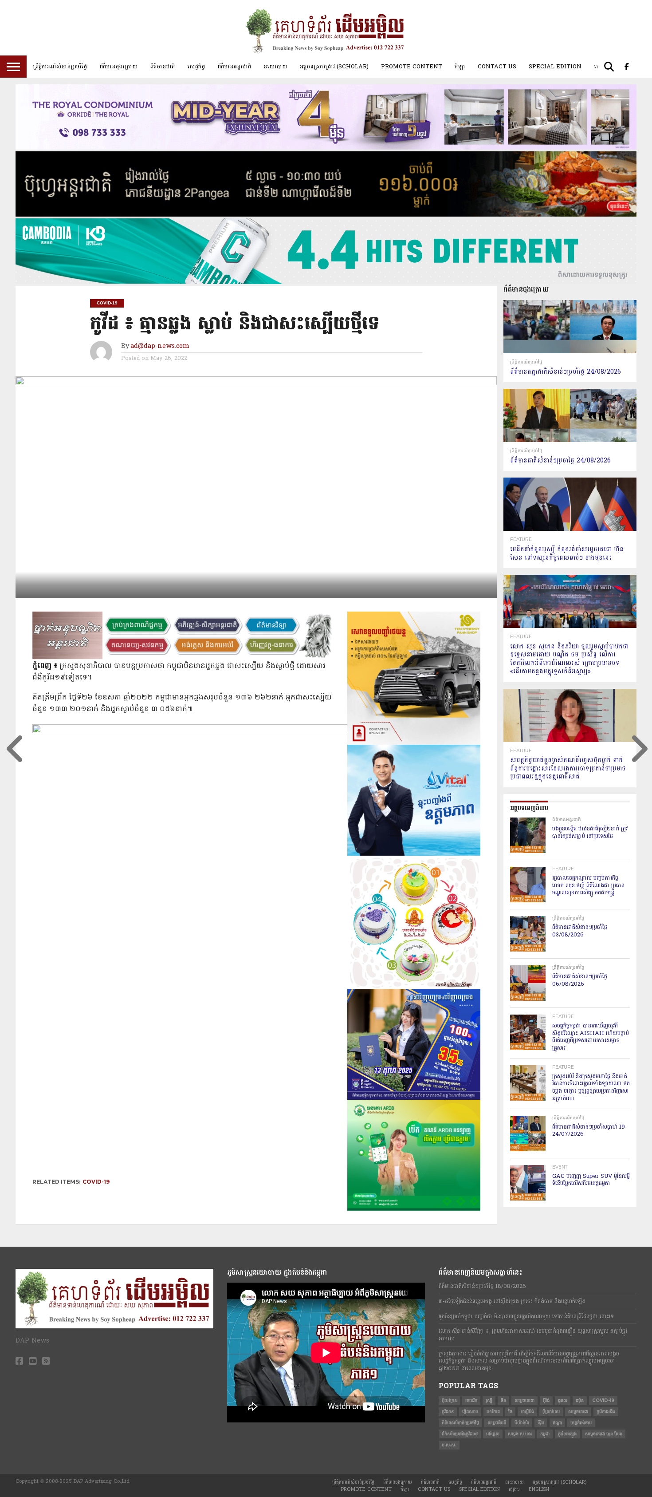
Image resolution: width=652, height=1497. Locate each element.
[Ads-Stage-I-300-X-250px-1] (413, 1098)
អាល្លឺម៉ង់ (527, 1411)
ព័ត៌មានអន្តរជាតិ (234, 66)
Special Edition (555, 66)
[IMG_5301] (326, 214)
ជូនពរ (562, 1400)
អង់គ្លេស (492, 1434)
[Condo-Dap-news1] (326, 147)
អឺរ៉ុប (541, 1423)
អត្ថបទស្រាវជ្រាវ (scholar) (334, 66)
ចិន (503, 1400)
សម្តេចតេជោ (524, 1400)
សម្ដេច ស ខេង (520, 1434)
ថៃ (510, 1411)
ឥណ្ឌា (557, 1423)
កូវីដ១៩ (448, 1411)
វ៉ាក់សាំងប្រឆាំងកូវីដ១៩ (460, 1434)
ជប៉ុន (580, 1400)
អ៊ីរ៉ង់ (546, 1400)
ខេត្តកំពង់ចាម (581, 1423)
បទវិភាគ (493, 1411)
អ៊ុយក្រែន (449, 1400)
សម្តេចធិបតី (496, 1423)
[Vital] (413, 854)
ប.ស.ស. (449, 1445)
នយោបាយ (275, 66)
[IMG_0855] (326, 282)
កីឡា (460, 66)
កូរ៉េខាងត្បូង (567, 1434)
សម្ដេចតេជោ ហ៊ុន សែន (603, 1434)
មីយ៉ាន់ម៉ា (522, 1423)
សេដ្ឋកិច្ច (196, 66)
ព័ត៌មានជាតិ (162, 66)
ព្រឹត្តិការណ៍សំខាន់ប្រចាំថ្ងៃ (60, 66)
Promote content (411, 66)
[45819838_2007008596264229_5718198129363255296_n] (413, 987)
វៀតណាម (470, 1411)
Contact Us (497, 66)
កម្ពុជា (545, 1434)
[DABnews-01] (413, 1209)
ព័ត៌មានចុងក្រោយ (118, 66)
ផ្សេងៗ (514, 1489)
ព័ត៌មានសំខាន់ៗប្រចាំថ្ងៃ (460, 1423)
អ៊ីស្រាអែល (551, 1411)
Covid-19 (96, 1181)
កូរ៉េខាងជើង (606, 1411)
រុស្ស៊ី (489, 1400)
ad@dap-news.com (159, 346)
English (539, 1489)
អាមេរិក (471, 1400)
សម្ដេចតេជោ (578, 1411)
